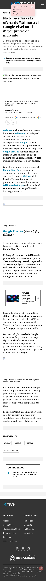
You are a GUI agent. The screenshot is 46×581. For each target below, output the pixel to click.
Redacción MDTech (13, 110)
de (9, 185)
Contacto (28, 525)
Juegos (6, 521)
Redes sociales (9, 533)
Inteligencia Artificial (12, 529)
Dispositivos (8, 525)
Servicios (7, 537)
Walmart (27, 176)
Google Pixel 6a (11, 151)
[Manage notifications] (41, 568)
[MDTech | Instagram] (23, 549)
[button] (42, 4)
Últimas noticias (10, 541)
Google (20, 185)
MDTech (6, 13)
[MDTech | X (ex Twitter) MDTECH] (17, 549)
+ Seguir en (10, 117)
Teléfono (29, 443)
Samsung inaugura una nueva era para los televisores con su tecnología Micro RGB (23, 60)
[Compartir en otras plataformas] (13, 122)
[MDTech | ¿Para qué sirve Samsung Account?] (38, 298)
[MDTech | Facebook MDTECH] (29, 549)
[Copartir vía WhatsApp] (7, 122)
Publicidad (28, 521)
